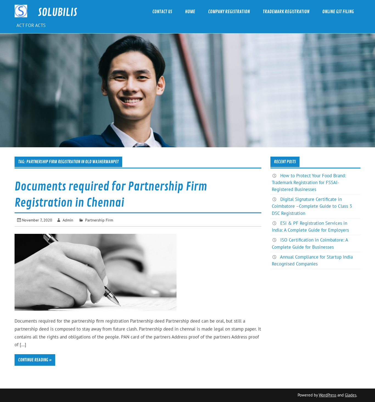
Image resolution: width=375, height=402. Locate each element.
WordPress (327, 395)
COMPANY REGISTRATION (229, 12)
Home (190, 12)
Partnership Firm (99, 220)
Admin (68, 220)
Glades (350, 395)
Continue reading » (35, 360)
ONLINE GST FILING (338, 12)
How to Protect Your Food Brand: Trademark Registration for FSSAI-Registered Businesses (309, 182)
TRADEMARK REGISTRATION (286, 12)
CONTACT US (162, 12)
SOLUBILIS (57, 12)
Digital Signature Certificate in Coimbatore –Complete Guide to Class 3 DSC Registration (312, 206)
